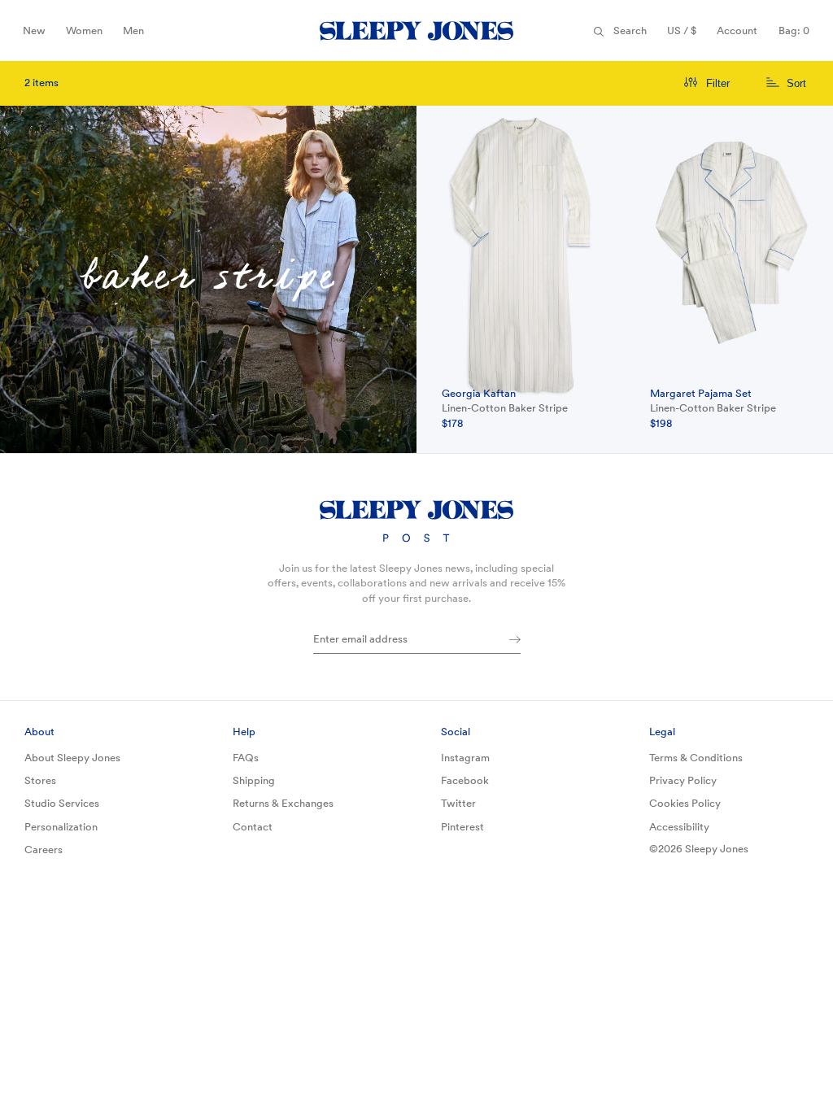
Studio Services (61, 803)
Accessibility (679, 827)
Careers (43, 849)
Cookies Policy (685, 803)
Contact (253, 827)
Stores (40, 780)
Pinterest (462, 827)
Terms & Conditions (696, 758)
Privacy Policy (683, 780)
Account (737, 30)
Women (83, 36)
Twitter (458, 803)
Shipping (254, 780)
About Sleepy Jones (72, 758)
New (38, 36)
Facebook (465, 780)
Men (138, 36)
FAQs (246, 758)
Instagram (465, 758)
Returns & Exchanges (283, 803)
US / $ (686, 36)
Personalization (61, 827)
